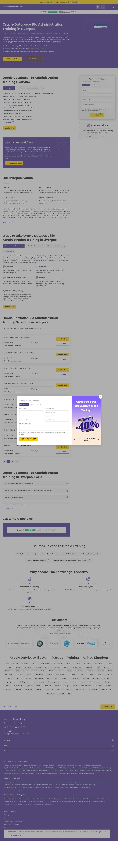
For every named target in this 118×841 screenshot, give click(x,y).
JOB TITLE (48, 416)
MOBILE (21, 416)
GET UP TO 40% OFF (28, 439)
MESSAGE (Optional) (25, 423)
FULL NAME (22, 408)
